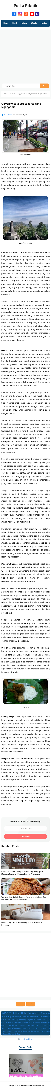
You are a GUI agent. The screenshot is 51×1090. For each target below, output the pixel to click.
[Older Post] (30, 1004)
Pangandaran (17, 1031)
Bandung (6, 1017)
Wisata (6, 1013)
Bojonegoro (45, 1028)
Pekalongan (35, 1031)
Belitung (14, 1020)
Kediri (3, 1025)
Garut (9, 1031)
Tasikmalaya (6, 1028)
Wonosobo (16, 1028)
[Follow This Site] (26, 13)
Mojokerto (31, 1020)
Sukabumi (5, 1034)
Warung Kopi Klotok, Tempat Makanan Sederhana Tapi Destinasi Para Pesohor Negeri (24, 898)
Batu (3, 1020)
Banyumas (45, 1022)
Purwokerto (45, 1031)
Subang (25, 1022)
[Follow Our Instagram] (20, 13)
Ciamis (3, 1031)
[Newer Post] (20, 1004)
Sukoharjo (13, 1034)
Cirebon (45, 1013)
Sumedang (45, 1025)
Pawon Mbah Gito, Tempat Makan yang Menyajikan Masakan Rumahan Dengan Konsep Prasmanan (22, 872)
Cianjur (25, 1017)
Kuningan (46, 1020)
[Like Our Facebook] (14, 13)
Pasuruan (26, 1031)
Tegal (19, 1034)
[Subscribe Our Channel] (31, 13)
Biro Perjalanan (34, 1028)
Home (5, 23)
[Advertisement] (25, 58)
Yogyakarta (34, 1013)
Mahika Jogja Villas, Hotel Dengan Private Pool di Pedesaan (21, 923)
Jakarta (8, 1022)
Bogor (38, 1020)
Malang (23, 1025)
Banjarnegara (34, 1022)
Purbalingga (33, 1025)
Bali (2, 1022)
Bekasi (24, 1028)
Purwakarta (44, 1017)
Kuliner (16, 1013)
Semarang (33, 1017)
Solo (8, 1020)
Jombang (22, 1020)
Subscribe (25, 836)
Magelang (13, 1025)
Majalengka (16, 1022)
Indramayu (16, 1017)
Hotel (24, 1013)
